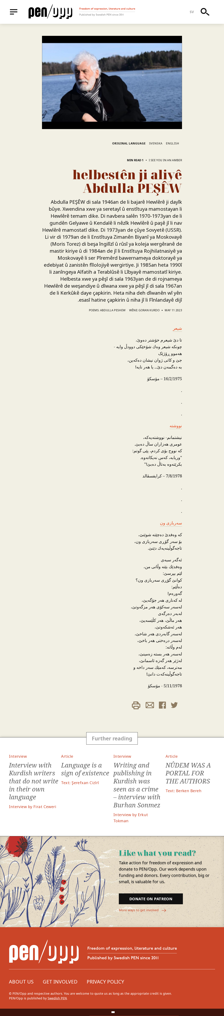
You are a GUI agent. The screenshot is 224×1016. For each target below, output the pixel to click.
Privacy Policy (105, 981)
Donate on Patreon (150, 898)
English (172, 143)
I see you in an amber (165, 160)
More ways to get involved (139, 910)
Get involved (60, 981)
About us (21, 981)
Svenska (156, 143)
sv (192, 11)
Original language (128, 143)
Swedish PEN (57, 998)
